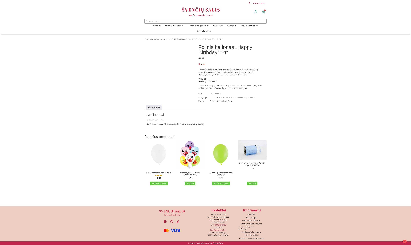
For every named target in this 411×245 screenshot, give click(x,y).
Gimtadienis (222, 101)
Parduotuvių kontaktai (251, 221)
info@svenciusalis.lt (218, 230)
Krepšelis (251, 214)
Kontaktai (218, 210)
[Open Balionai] (160, 25)
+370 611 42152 (220, 225)
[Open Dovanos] (222, 25)
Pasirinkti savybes (159, 183)
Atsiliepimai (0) (154, 107)
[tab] (154, 107)
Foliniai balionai (163, 39)
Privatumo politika (251, 235)
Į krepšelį (190, 183)
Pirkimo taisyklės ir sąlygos (251, 224)
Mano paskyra (251, 217)
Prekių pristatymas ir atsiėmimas (246, 228)
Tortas (230, 101)
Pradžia (147, 39)
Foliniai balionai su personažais (182, 39)
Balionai (154, 39)
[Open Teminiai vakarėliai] (257, 25)
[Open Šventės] (235, 25)
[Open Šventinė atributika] (182, 25)
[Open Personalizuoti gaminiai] (208, 25)
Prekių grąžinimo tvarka (251, 232)
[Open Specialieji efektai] (213, 31)
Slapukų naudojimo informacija (251, 238)
